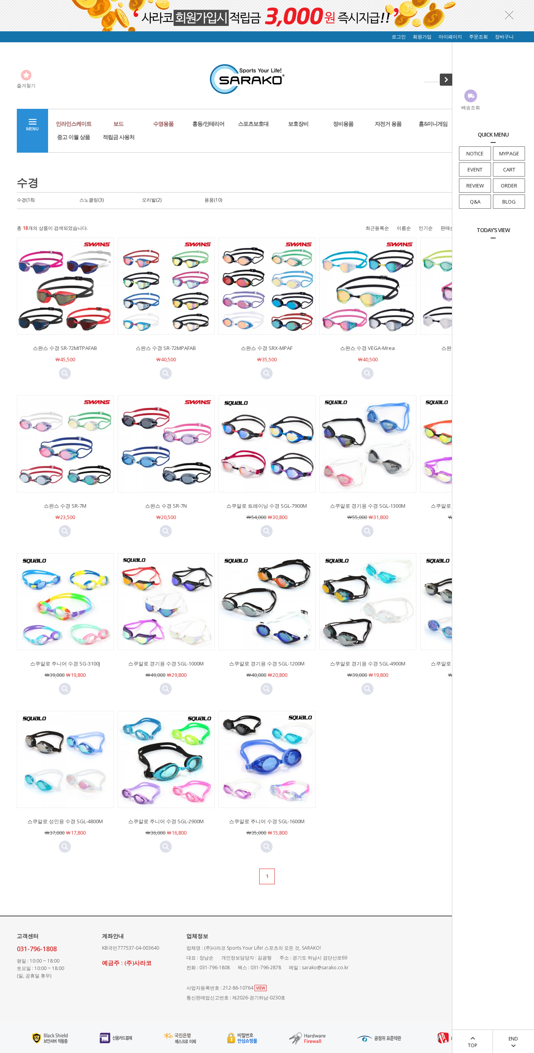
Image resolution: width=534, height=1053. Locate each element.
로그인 (399, 36)
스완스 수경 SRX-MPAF (266, 348)
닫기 (509, 15)
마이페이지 (450, 36)
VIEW (260, 988)
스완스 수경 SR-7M (65, 505)
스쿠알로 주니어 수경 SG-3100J (65, 663)
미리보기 (65, 373)
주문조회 (478, 36)
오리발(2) (151, 200)
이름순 (404, 228)
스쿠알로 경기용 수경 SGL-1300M (367, 505)
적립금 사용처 (118, 137)
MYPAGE (509, 153)
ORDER (509, 185)
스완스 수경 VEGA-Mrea (367, 348)
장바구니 (504, 36)
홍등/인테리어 (208, 123)
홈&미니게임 (433, 123)
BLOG (509, 201)
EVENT (475, 169)
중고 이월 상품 (73, 137)
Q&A (475, 201)
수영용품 (163, 123)
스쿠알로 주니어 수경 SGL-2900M (166, 821)
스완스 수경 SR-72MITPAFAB (65, 348)
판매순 (448, 228)
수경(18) (25, 200)
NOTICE (475, 153)
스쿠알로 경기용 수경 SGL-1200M (267, 663)
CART (509, 169)
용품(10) (213, 200)
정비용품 (343, 123)
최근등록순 (377, 228)
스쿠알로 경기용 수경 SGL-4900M (367, 663)
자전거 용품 (388, 123)
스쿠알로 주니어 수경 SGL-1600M (267, 821)
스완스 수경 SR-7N (166, 505)
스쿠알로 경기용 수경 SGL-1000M (166, 663)
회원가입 (422, 36)
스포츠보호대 (253, 123)
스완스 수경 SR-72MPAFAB (166, 348)
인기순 (426, 228)
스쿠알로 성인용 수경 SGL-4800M (65, 821)
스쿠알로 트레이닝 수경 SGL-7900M (266, 505)
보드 (118, 123)
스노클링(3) (91, 200)
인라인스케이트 (73, 123)
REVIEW (475, 185)
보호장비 (298, 123)
